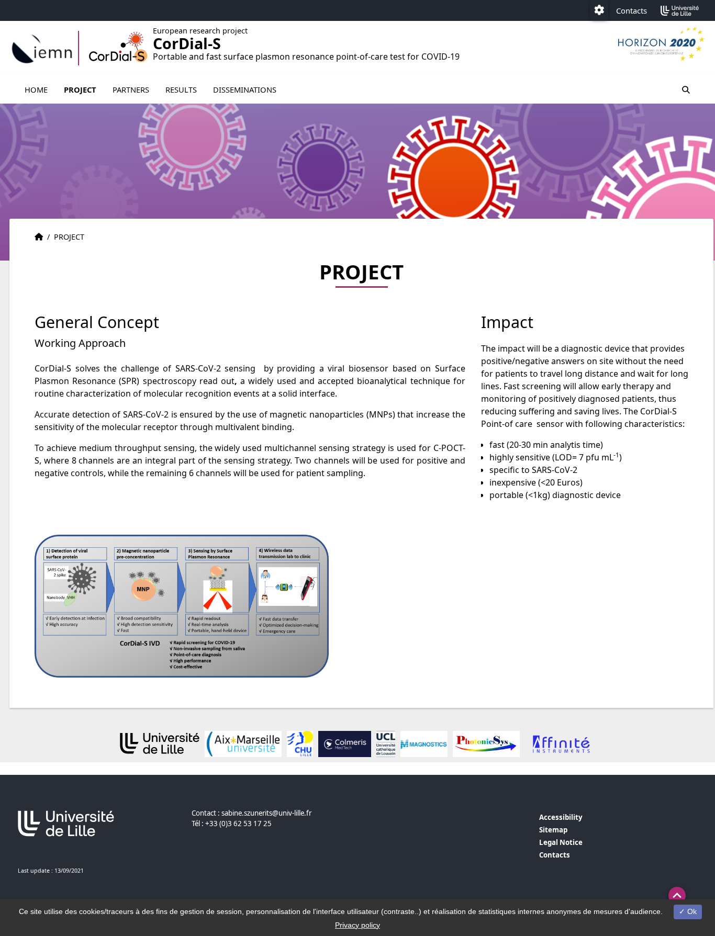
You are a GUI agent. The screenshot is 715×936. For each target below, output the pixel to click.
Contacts (631, 10)
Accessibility (561, 817)
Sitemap (553, 829)
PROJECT (80, 89)
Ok (691, 911)
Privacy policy (357, 925)
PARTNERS (131, 89)
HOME (36, 89)
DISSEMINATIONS (244, 89)
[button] (677, 895)
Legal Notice (561, 842)
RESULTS (181, 89)
